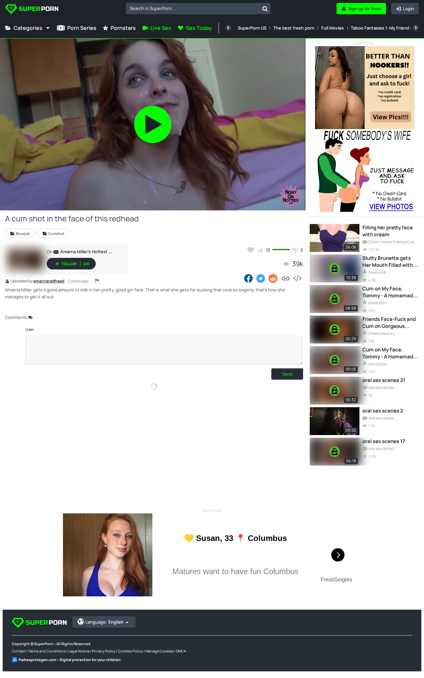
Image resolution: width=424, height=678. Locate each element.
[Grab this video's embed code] (297, 278)
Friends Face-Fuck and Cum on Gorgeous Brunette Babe (389, 323)
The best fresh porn (293, 28)
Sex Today (199, 28)
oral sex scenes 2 (382, 410)
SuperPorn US (252, 28)
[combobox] (198, 8)
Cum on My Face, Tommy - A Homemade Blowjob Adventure (389, 292)
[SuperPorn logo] (31, 10)
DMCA (181, 650)
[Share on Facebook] (248, 278)
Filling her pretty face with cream (387, 231)
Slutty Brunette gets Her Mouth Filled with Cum (387, 261)
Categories (28, 28)
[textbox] (192, 8)
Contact (19, 650)
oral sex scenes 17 (383, 441)
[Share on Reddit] (273, 278)
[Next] (416, 28)
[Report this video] (97, 280)
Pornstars (123, 28)
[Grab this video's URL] (286, 278)
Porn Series (81, 28)
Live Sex (160, 28)
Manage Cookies (159, 650)
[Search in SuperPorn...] (265, 8)
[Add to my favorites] (250, 250)
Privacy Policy (104, 650)
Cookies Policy (130, 650)
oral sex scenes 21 (383, 380)
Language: (104, 622)
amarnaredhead (48, 281)
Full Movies (332, 28)
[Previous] (228, 28)
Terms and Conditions (47, 650)
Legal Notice (78, 650)
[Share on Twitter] (260, 278)
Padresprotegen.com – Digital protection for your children (70, 659)
